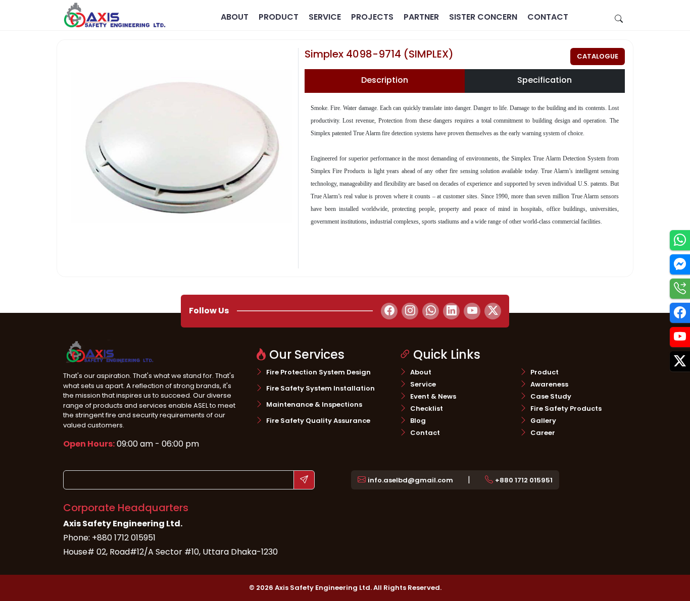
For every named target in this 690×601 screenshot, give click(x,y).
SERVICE (325, 17)
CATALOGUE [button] (597, 56)
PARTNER (421, 17)
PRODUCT (279, 17)
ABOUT (235, 17)
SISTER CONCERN (483, 17)
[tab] (385, 81)
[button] (405, 479)
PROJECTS (372, 17)
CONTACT (547, 17)
